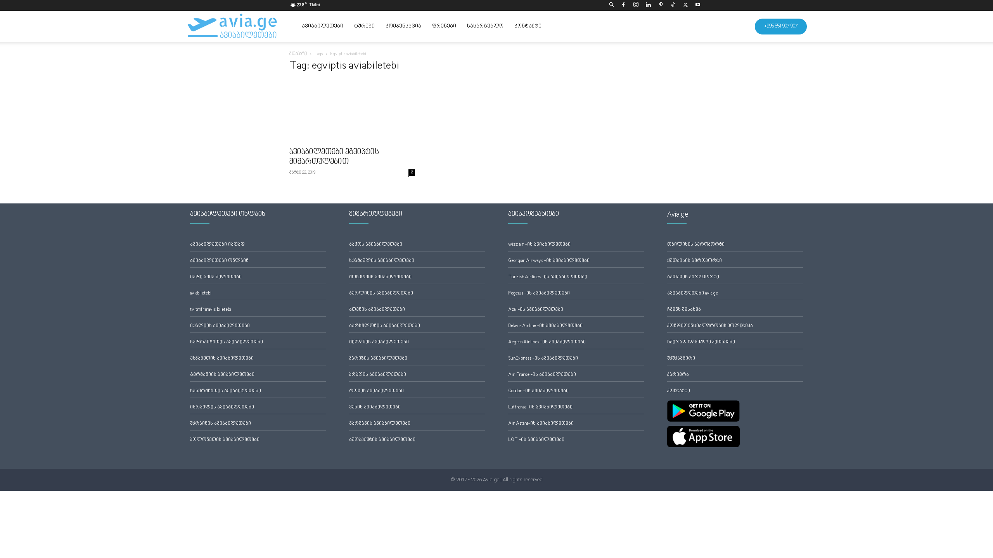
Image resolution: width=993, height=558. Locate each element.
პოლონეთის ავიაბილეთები (224, 440)
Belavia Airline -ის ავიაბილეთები (545, 326)
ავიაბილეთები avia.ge (692, 293)
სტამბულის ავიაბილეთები (381, 261)
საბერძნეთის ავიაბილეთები (225, 391)
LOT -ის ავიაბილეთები (536, 440)
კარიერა (678, 375)
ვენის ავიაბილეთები (375, 407)
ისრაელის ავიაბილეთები (222, 407)
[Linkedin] (648, 5)
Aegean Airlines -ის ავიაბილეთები (547, 342)
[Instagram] (636, 5)
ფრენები (444, 26)
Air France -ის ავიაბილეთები (542, 375)
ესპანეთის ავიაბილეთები (222, 359)
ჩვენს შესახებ (684, 310)
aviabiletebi (200, 293)
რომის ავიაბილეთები (376, 391)
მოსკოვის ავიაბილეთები (380, 277)
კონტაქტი (527, 26)
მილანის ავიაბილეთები (379, 342)
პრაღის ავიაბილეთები (377, 375)
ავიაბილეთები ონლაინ (219, 261)
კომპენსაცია (403, 26)
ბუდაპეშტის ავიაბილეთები (382, 440)
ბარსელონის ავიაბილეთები (384, 326)
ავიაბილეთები (322, 26)
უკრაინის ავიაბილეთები (220, 424)
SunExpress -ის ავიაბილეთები (543, 359)
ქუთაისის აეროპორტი (694, 261)
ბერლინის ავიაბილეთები (381, 293)
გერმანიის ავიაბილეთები (222, 375)
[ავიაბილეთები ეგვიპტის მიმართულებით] (352, 112)
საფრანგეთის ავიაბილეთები (226, 342)
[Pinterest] (660, 5)
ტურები (364, 26)
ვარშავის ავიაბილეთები (379, 424)
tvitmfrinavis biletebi (210, 310)
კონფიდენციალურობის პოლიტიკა (710, 326)
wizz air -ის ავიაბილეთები (539, 245)
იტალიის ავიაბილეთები (220, 326)
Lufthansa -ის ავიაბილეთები (540, 407)
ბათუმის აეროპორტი (693, 277)
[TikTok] (673, 5)
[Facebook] (623, 5)
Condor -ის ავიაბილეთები (538, 391)
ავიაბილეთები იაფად (217, 245)
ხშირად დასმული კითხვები (701, 342)
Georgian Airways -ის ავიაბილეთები (549, 261)
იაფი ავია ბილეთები (216, 277)
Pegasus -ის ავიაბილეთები (539, 293)
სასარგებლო (485, 26)
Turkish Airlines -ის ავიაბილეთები (547, 277)
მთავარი (298, 54)
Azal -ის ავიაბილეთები (535, 310)
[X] (685, 5)
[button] (612, 5)
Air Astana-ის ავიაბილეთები (541, 424)
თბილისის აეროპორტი (696, 245)
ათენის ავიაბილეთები (377, 310)
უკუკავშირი (681, 359)
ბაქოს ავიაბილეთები (375, 245)
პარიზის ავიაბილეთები (378, 359)
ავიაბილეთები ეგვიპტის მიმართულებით (334, 157)
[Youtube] (698, 5)
